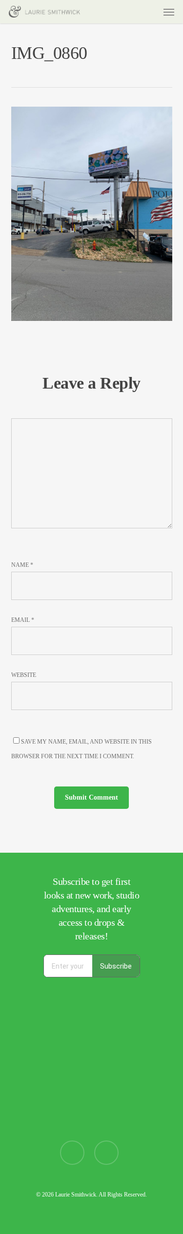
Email (22, 620)
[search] (131, 12)
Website (23, 675)
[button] (168, 12)
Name (22, 564)
